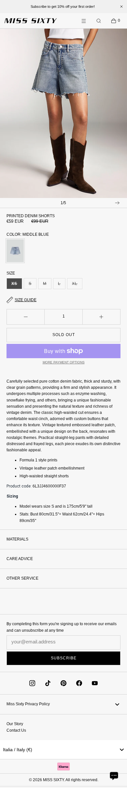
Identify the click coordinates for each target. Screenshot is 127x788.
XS (16, 285)
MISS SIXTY (53, 780)
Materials (17, 539)
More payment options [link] (64, 362)
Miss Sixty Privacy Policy (28, 704)
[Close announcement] (121, 6)
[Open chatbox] (114, 775)
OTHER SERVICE (22, 578)
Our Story (15, 724)
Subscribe (64, 658)
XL (77, 285)
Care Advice (20, 558)
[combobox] (63, 749)
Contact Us (16, 730)
